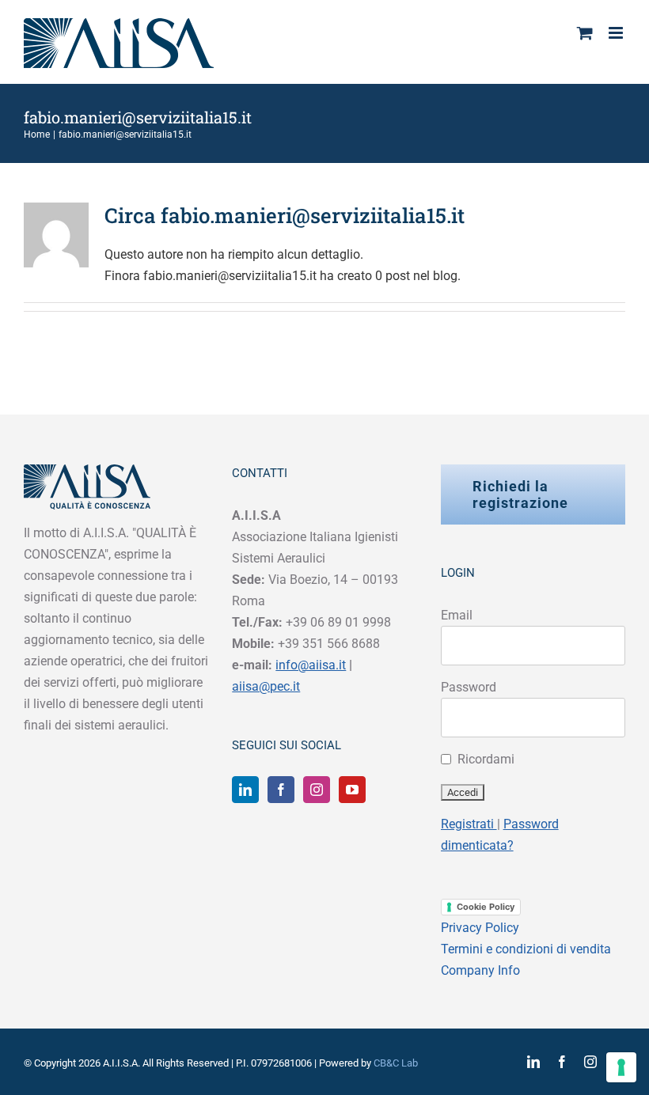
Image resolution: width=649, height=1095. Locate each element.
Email (457, 615)
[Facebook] (281, 789)
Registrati (469, 824)
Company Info (480, 970)
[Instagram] (316, 789)
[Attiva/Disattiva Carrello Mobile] (585, 33)
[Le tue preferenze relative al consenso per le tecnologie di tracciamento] (621, 1067)
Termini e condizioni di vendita (526, 949)
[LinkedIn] (245, 789)
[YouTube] (352, 789)
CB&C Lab (396, 1063)
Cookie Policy (485, 906)
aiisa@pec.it (266, 686)
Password (468, 687)
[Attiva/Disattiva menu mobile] (617, 33)
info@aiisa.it (310, 665)
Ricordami (485, 759)
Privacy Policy (480, 927)
